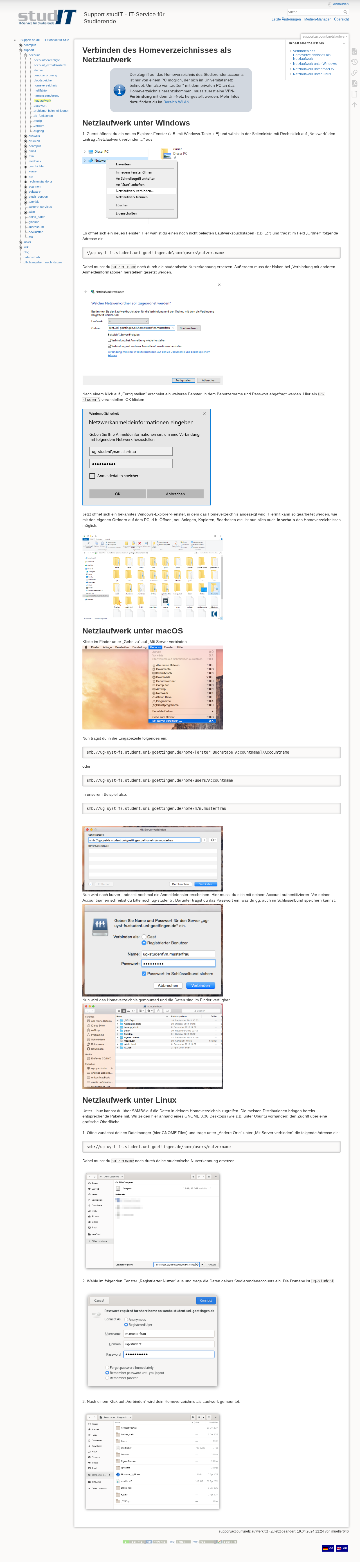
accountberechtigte (47, 60)
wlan (32, 211)
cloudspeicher (43, 80)
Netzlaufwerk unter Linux (312, 74)
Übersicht (341, 19)
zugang (39, 131)
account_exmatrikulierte (50, 65)
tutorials (34, 201)
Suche (346, 12)
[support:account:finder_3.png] (152, 950)
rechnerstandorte (40, 181)
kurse (33, 171)
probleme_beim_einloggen (51, 110)
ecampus (30, 45)
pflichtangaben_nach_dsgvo (43, 262)
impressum (36, 227)
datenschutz (32, 257)
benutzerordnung (45, 75)
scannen (34, 186)
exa (31, 156)
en (345, 1548)
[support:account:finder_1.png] (152, 858)
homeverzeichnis (45, 85)
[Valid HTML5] (180, 1542)
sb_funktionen (43, 115)
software (34, 191)
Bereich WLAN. (176, 102)
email (32, 151)
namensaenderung (46, 95)
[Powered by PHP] (156, 1542)
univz (28, 242)
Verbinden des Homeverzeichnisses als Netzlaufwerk (311, 55)
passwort (40, 105)
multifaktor (41, 90)
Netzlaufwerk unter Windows (315, 64)
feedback (35, 161)
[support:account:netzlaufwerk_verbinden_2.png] (152, 333)
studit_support (38, 196)
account (34, 55)
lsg (31, 176)
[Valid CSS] (203, 1542)
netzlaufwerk (42, 100)
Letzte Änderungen (286, 19)
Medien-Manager (317, 19)
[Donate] (133, 1542)
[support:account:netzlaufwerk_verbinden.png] (137, 186)
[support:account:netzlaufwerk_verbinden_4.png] (152, 576)
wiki (26, 247)
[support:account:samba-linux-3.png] (152, 1461)
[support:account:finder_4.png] (152, 1046)
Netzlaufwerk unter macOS (313, 69)
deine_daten (37, 216)
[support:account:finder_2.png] (152, 687)
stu (31, 237)
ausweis (34, 136)
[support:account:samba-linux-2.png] (152, 1341)
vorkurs (39, 125)
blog (26, 252)
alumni (38, 70)
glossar (34, 222)
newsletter (36, 232)
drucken (34, 141)
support (29, 50)
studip (38, 120)
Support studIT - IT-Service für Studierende (50, 40)
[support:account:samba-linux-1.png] (152, 1221)
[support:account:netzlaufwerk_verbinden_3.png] (146, 457)
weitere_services (40, 206)
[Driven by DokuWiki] (226, 1542)
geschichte (36, 166)
